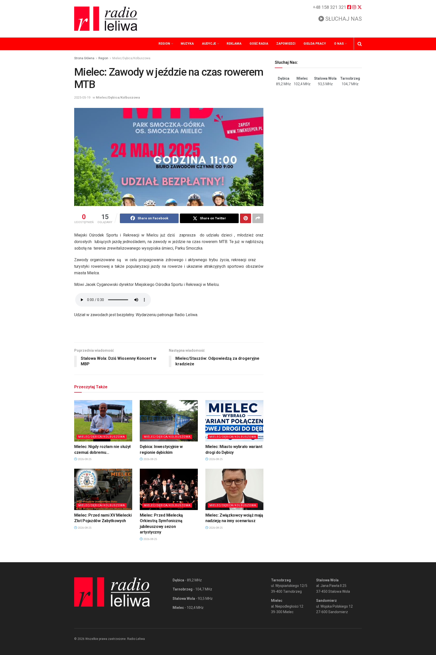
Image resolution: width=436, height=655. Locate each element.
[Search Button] (360, 44)
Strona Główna (84, 58)
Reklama (234, 43)
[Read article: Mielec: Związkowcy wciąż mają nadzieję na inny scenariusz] (234, 489)
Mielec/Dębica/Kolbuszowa (131, 58)
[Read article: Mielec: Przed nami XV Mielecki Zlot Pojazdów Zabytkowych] (103, 489)
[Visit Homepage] (105, 19)
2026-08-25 (84, 459)
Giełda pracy (315, 43)
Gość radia (259, 43)
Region (164, 43)
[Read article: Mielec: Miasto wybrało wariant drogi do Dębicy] (234, 420)
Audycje (209, 43)
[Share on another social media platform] (257, 218)
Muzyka (187, 43)
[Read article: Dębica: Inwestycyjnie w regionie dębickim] (169, 420)
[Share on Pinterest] (245, 218)
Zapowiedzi (285, 43)
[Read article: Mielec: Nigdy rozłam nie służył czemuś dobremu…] (103, 420)
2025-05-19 (82, 97)
